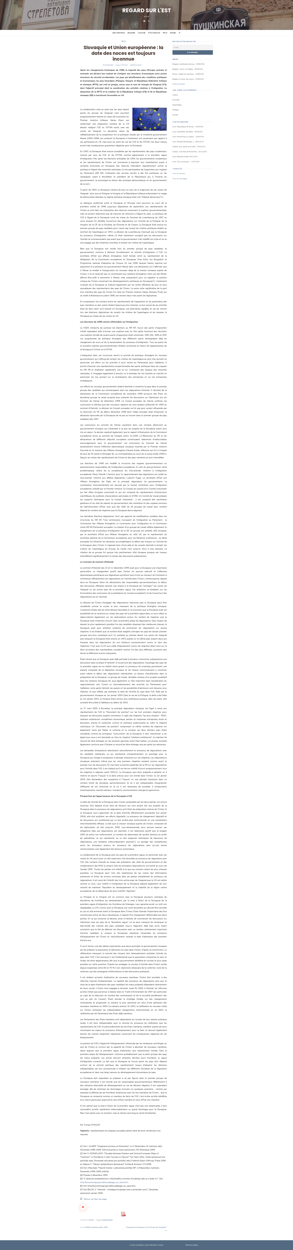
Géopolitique (107, 1220)
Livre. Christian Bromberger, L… (183, 142)
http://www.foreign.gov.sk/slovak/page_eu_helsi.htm (104, 1182)
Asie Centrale (118, 33)
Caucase (141, 33)
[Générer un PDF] (123, 1214)
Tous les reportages (179, 179)
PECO (165, 33)
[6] (116, 772)
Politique (175, 110)
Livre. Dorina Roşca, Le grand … (183, 137)
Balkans (131, 33)
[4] (165, 453)
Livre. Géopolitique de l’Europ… (183, 127)
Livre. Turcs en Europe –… (181, 162)
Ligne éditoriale (150, 1245)
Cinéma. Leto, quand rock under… (184, 147)
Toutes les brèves (178, 84)
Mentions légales (192, 1245)
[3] (153, 281)
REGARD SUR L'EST (146, 10)
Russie (173, 33)
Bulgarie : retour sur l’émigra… (183, 69)
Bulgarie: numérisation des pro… (184, 64)
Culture (175, 95)
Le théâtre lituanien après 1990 (95, 1227)
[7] (134, 841)
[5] (145, 593)
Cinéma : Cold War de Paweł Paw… (185, 152)
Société (175, 115)
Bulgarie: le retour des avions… (183, 79)
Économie (175, 100)
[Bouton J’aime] (83, 1207)
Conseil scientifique (137, 1245)
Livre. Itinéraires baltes (180, 157)
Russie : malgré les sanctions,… (183, 74)
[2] (162, 197)
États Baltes (154, 33)
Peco (123, 41)
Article (91, 1220)
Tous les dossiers (178, 173)
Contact (160, 1245)
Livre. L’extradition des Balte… (183, 132)
